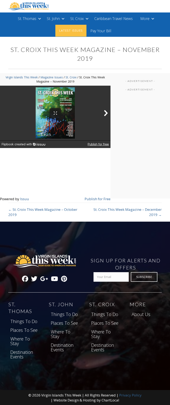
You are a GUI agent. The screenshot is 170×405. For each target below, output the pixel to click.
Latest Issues (71, 30)
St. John (53, 18)
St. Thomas (27, 18)
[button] (39, 18)
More (144, 18)
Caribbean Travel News (113, 18)
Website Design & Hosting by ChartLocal (86, 400)
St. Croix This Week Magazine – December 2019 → (128, 212)
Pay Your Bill (100, 30)
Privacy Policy (130, 395)
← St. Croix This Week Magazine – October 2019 (42, 212)
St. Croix (77, 18)
